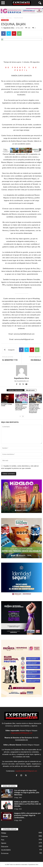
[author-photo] (21, 370)
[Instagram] (20, 384)
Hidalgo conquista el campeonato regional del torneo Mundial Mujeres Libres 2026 (21, 407)
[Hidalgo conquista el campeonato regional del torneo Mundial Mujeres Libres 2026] (21, 398)
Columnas (9, 18)
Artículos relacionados (15, 390)
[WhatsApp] (19, 33)
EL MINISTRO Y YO (10, 360)
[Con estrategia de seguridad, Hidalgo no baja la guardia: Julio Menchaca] (7, 793)
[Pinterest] (14, 33)
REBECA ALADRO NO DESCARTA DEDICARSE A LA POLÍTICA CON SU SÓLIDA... (27, 804)
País (2, 840)
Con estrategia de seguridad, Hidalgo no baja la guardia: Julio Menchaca (26, 792)
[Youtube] (26, 384)
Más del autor (30, 390)
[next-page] (23, 416)
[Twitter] (8, 33)
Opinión (3, 843)
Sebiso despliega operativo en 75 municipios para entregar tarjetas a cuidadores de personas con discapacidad (34, 408)
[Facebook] (3, 33)
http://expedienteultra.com (21, 381)
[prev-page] (20, 416)
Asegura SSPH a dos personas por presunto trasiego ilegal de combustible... (27, 815)
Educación (4, 846)
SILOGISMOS (6, 850)
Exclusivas (4, 853)
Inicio (2, 18)
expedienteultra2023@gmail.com (26, 771)
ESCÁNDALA (36, 360)
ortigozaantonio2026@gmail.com (21, 733)
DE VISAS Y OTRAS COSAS (6, 404)
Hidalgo (3, 833)
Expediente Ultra (9, 28)
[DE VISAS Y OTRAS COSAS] (7, 398)
